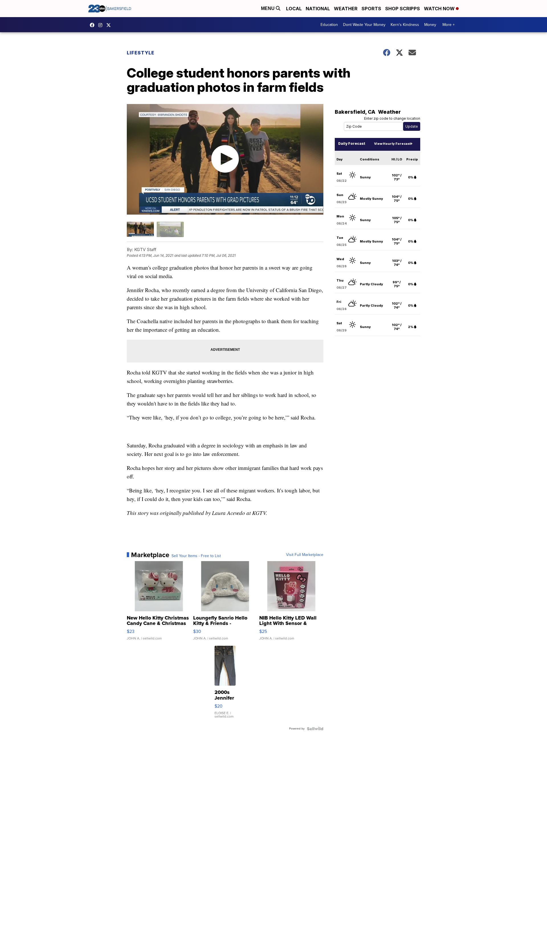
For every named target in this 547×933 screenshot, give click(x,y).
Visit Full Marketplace (304, 555)
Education (329, 25)
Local (294, 8)
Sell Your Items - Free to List (196, 556)
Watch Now (440, 8)
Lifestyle (140, 53)
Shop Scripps (402, 8)
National (318, 8)
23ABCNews (101, 25)
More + (448, 25)
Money (430, 25)
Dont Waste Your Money (364, 25)
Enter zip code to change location (392, 118)
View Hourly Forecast (392, 144)
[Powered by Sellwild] (315, 729)
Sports (371, 8)
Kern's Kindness (405, 25)
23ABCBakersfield (93, 25)
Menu (268, 8)
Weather (346, 8)
